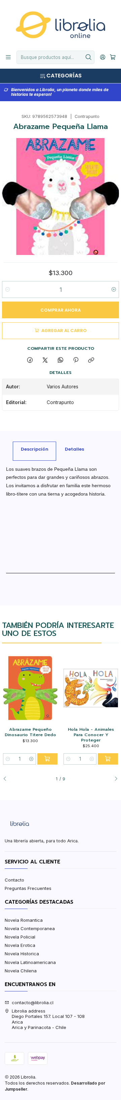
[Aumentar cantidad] (113, 289)
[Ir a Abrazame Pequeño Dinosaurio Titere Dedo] (30, 688)
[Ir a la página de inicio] (60, 25)
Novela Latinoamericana (30, 962)
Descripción (34, 449)
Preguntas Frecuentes (28, 888)
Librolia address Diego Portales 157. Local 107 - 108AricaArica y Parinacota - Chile (48, 1019)
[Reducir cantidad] (7, 289)
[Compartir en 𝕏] (45, 360)
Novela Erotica (20, 945)
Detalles (74, 449)
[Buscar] (88, 57)
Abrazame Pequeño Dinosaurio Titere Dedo (30, 731)
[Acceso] (102, 57)
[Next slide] (114, 779)
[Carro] (112, 57)
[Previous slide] (7, 779)
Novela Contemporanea (30, 928)
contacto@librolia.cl (32, 1002)
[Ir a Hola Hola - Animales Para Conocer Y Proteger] (91, 688)
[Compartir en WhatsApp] (60, 360)
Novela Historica (22, 953)
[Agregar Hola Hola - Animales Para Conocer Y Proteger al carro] (108, 759)
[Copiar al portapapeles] (91, 360)
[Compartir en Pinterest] (75, 360)
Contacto (14, 880)
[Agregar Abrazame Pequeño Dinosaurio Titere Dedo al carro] (47, 759)
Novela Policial (20, 937)
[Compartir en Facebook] (30, 360)
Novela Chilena (21, 970)
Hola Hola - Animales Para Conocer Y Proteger (91, 734)
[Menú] (8, 57)
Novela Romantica (24, 920)
